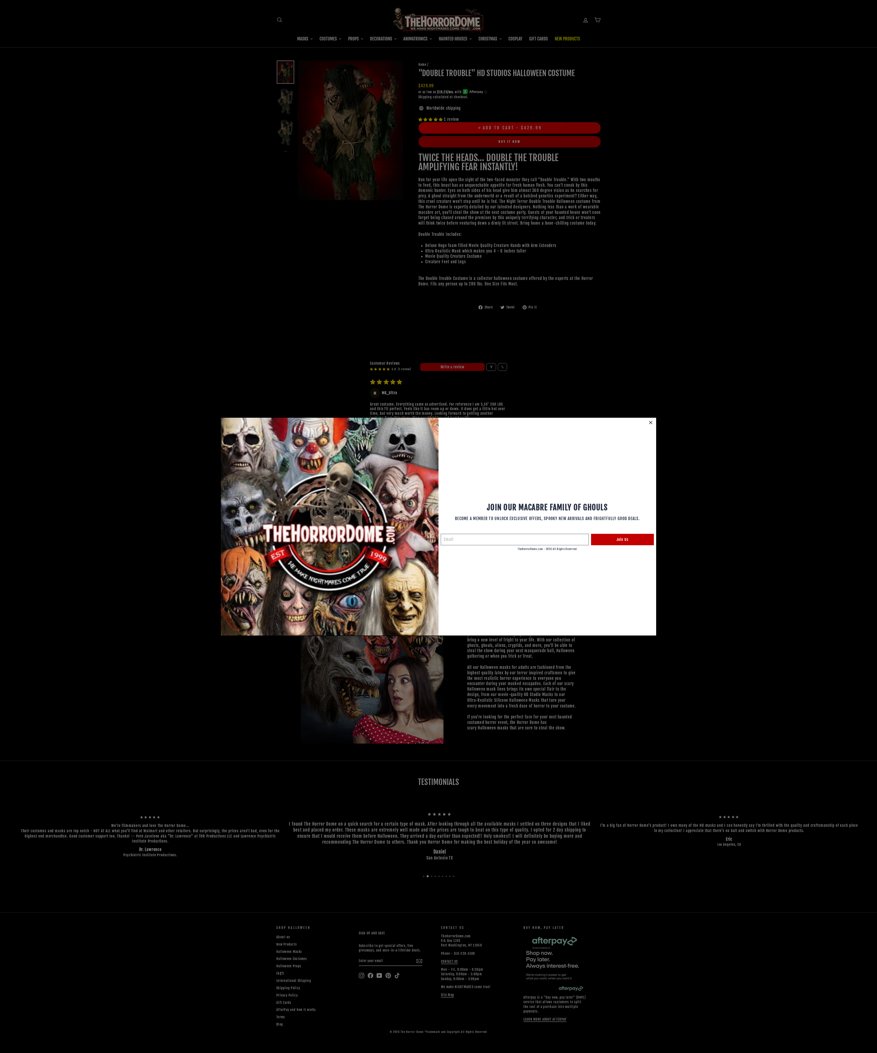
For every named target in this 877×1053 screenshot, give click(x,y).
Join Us (622, 539)
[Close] (650, 422)
